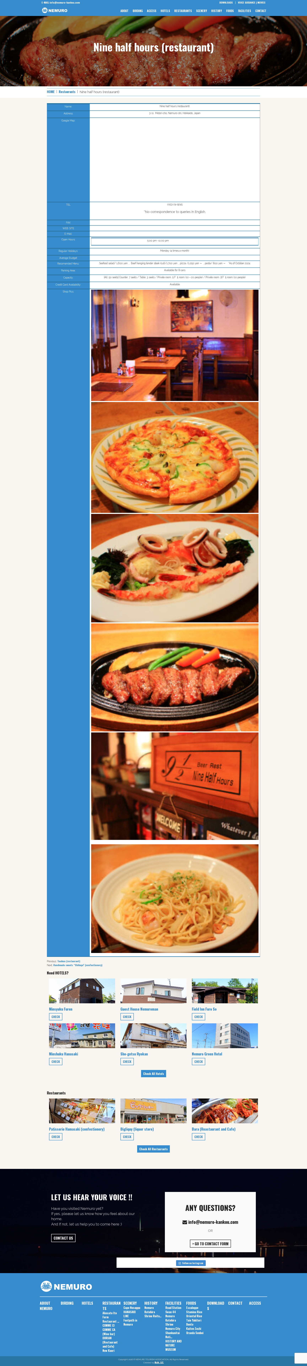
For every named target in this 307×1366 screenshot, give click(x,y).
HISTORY (216, 11)
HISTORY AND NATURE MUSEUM (173, 1345)
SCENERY (201, 11)
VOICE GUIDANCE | (247, 2)
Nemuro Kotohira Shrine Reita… (152, 1312)
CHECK (56, 1016)
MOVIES (261, 2)
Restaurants (67, 91)
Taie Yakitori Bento (193, 1322)
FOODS (230, 11)
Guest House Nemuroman (139, 1009)
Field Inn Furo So (204, 1009)
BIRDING (138, 11)
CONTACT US (63, 1238)
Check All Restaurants (153, 1149)
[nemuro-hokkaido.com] (57, 10)
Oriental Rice (194, 1316)
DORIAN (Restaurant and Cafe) (110, 1342)
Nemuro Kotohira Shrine (170, 1320)
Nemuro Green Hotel (207, 1053)
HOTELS (165, 11)
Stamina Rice (194, 1312)
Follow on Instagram (192, 1263)
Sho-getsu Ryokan (134, 1053)
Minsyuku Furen (60, 1009)
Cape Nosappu (131, 1308)
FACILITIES (244, 11)
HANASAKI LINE (129, 1314)
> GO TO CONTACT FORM (210, 1243)
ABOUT (124, 11)
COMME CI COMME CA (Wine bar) (109, 1329)
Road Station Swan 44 (173, 1310)
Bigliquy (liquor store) (137, 1129)
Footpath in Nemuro (130, 1322)
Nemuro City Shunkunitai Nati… (172, 1332)
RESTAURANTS (183, 11)
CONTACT (260, 11)
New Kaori (108, 1350)
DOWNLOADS (226, 2)
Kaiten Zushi (193, 1328)
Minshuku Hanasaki (63, 1053)
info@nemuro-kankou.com (61, 2)
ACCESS (151, 11)
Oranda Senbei (194, 1333)
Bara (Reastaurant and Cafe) (214, 1129)
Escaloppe (192, 1308)
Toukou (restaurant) (68, 961)
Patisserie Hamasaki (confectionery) (77, 1129)
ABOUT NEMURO (46, 1305)
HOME (51, 91)
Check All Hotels (153, 1073)
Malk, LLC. (159, 1362)
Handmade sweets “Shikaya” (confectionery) (77, 965)
